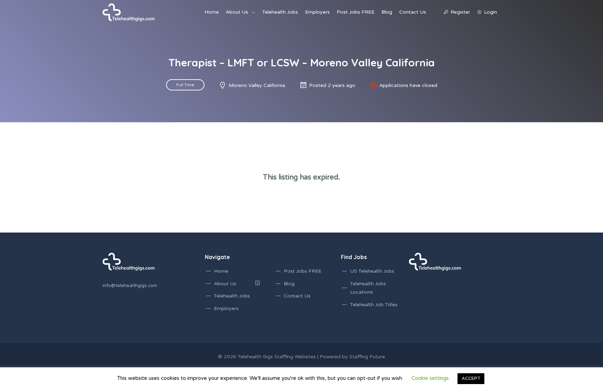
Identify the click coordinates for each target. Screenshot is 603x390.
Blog (386, 12)
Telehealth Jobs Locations (368, 288)
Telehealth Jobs (280, 12)
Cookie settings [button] (430, 378)
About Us (237, 12)
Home (211, 12)
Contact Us (412, 12)
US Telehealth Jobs (372, 271)
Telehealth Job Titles (373, 305)
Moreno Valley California (257, 85)
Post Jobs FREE (355, 12)
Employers (317, 12)
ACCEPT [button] (471, 378)
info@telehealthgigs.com (130, 285)
